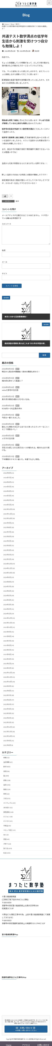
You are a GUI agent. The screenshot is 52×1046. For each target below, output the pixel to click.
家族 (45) (6, 839)
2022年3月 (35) (8, 713)
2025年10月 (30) (9, 518)
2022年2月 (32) (8, 718)
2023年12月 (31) (9, 618)
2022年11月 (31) (9, 677)
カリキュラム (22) (9, 803)
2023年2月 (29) (8, 664)
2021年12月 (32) (9, 727)
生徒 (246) (6, 785)
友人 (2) (6, 835)
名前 (3, 250)
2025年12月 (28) (9, 509)
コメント (6, 224)
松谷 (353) (6, 853)
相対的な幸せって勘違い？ (12, 381)
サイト (4, 273)
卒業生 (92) (7, 826)
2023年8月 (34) (8, 636)
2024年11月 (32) (9, 568)
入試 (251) (6, 799)
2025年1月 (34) (8, 559)
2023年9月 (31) (8, 632)
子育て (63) (7, 844)
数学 (17, 201)
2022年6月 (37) (8, 700)
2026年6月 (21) (8, 482)
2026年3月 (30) (8, 496)
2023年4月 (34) (8, 654)
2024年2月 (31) (8, 609)
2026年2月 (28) (8, 500)
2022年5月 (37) (8, 704)
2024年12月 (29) (9, 564)
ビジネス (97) (7, 821)
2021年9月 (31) (8, 741)
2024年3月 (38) (8, 604)
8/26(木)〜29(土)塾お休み (12, 408)
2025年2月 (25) (8, 555)
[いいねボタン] (5, 196)
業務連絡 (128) (8, 812)
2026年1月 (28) (8, 505)
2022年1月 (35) (8, 723)
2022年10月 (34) (9, 682)
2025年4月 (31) (8, 546)
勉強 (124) (6, 789)
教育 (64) (6, 794)
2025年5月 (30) (8, 541)
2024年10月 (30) (9, 573)
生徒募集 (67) (7, 762)
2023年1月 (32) (8, 668)
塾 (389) (6, 776)
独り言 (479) (7, 848)
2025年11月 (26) (9, 514)
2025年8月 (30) (8, 527)
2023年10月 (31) (9, 627)
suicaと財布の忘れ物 (10, 390)
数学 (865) (6, 767)
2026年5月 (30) (8, 487)
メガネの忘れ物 (8, 438)
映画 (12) (6, 758)
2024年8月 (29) (8, 582)
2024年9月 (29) (8, 577)
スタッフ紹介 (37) (9, 830)
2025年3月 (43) (8, 550)
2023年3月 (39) (8, 659)
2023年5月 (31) (8, 650)
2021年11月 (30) (9, 732)
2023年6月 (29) (8, 645)
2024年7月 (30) (8, 586)
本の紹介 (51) (7, 808)
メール (4, 262)
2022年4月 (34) (8, 709)
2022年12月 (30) (9, 673)
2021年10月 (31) (9, 736)
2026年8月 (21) (8, 473)
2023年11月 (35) (9, 623)
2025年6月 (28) (8, 537)
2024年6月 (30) (8, 591)
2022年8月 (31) (8, 691)
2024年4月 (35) (8, 600)
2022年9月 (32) (8, 686)
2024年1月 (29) (8, 614)
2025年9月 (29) (8, 523)
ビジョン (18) (7, 817)
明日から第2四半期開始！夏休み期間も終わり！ (21, 372)
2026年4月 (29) (8, 491)
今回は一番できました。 (11, 418)
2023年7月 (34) (8, 641)
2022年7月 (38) (8, 695)
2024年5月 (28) (8, 595)
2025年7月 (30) (8, 532)
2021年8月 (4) (8, 745)
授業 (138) (6, 780)
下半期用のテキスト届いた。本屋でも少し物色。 (21, 459)
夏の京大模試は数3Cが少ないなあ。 (16, 399)
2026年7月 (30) (8, 478)
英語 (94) (6, 771)
